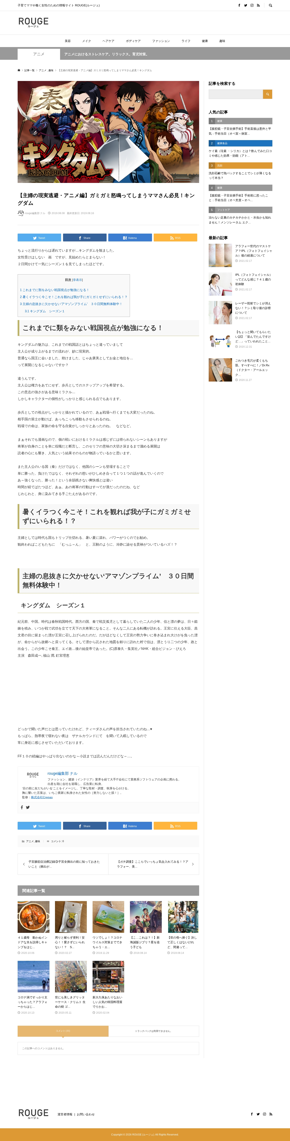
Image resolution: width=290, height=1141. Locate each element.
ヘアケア (108, 41)
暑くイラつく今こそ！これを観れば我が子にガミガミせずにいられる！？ (74, 297)
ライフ (186, 41)
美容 (68, 41)
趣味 (222, 41)
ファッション (161, 41)
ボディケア (133, 41)
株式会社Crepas (42, 797)
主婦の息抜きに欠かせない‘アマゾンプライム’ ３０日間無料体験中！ (71, 304)
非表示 (77, 279)
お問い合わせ (86, 1114)
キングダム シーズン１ (45, 311)
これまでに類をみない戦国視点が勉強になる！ (54, 290)
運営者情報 (65, 1114)
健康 (205, 41)
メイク (86, 41)
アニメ (39, 54)
